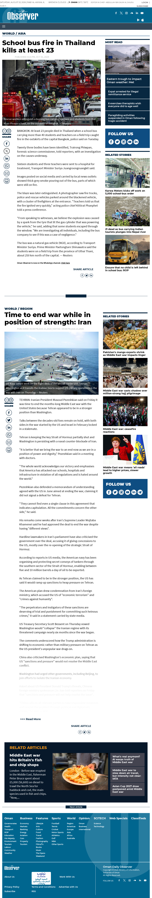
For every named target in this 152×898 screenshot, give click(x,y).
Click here (65, 263)
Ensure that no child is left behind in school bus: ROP (126, 269)
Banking (24, 829)
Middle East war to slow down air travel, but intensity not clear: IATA (127, 774)
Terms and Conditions (43, 887)
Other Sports (57, 844)
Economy (24, 823)
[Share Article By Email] (6, 172)
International (84, 829)
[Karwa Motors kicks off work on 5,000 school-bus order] (127, 173)
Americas (71, 826)
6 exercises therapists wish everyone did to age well (124, 105)
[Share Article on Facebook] (6, 143)
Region (26, 309)
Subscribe (9, 891)
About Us (9, 876)
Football (55, 823)
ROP (6, 832)
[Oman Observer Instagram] (121, 492)
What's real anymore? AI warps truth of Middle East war (126, 759)
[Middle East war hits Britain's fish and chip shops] (80, 771)
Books (39, 847)
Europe (70, 829)
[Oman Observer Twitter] (115, 492)
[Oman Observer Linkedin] (134, 492)
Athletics (56, 835)
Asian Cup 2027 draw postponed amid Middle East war (127, 789)
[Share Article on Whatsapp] (6, 165)
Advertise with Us (68, 887)
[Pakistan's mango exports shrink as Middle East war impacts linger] (125, 334)
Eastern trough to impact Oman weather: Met (124, 80)
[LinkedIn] (136, 13)
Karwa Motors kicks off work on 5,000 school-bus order (125, 192)
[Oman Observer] (19, 15)
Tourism (8, 844)
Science (97, 823)
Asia (69, 832)
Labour (7, 847)
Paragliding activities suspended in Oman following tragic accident (126, 118)
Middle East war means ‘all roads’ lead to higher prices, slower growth (124, 470)
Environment (10, 841)
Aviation (23, 835)
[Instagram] (126, 13)
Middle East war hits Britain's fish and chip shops (26, 760)
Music (38, 850)
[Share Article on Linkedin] (6, 157)
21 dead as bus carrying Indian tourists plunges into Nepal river (125, 230)
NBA (54, 841)
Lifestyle (39, 823)
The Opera (40, 853)
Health (7, 826)
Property (24, 841)
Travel (38, 835)
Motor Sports (58, 832)
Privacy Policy (11, 887)
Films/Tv (39, 844)
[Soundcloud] (131, 13)
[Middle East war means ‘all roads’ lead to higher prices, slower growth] (125, 450)
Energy (23, 832)
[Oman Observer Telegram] (140, 492)
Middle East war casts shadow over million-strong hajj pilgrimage (125, 392)
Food (38, 832)
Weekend (40, 856)
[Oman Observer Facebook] (109, 492)
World (8, 33)
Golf (53, 838)
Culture (39, 829)
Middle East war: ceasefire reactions (119, 430)
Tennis (54, 826)
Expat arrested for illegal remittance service (123, 93)
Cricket (55, 829)
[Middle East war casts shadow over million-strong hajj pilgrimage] (125, 373)
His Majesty (9, 838)
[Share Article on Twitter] (6, 151)
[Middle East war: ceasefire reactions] (125, 411)
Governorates (10, 823)
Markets (23, 826)
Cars (22, 838)
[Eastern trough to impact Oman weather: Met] (127, 59)
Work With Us (67, 876)
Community (9, 850)
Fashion (39, 838)
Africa (69, 835)
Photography (42, 841)
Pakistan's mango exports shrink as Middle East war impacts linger (124, 353)
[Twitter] (121, 13)
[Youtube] (142, 13)
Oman (81, 823)
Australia (71, 838)
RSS (34, 891)
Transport (8, 829)
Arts (38, 826)
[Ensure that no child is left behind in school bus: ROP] (127, 250)
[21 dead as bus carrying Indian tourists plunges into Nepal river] (127, 211)
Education (9, 835)
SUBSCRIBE (142, 6)
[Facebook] (116, 13)
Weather (8, 853)
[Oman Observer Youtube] (127, 492)
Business (83, 826)
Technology (99, 826)
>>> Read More (30, 719)
